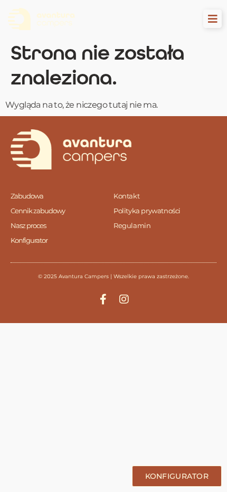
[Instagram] (124, 299)
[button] (212, 19)
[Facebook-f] (103, 299)
